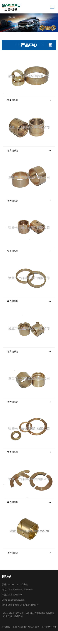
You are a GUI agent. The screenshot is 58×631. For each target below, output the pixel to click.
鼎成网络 (18, 616)
